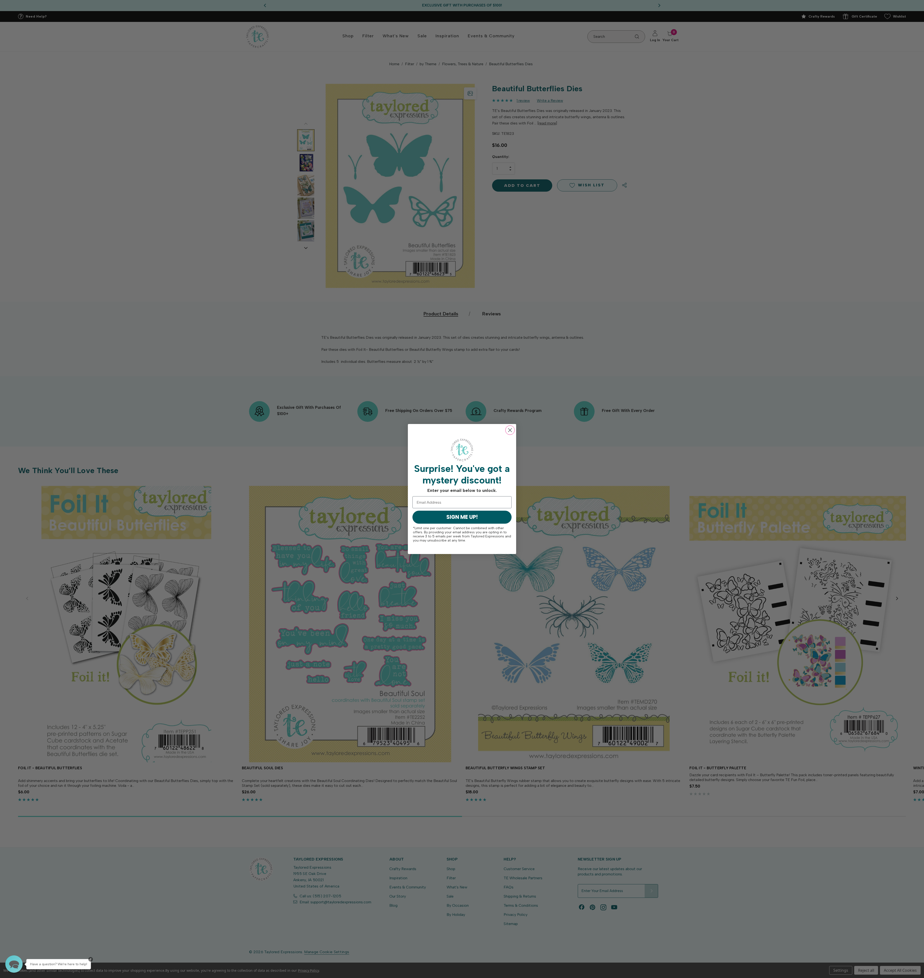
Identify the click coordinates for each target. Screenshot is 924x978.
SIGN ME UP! (462, 517)
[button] (14, 964)
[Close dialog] (510, 430)
